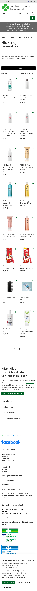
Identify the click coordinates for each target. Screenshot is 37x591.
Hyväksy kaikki (9, 582)
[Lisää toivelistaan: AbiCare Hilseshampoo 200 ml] (16, 79)
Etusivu (3, 38)
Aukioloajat (4, 1)
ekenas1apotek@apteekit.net (11, 489)
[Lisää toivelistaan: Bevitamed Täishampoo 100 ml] (16, 249)
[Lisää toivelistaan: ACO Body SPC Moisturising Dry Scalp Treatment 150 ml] (16, 148)
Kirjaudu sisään (24, 13)
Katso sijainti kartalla (8, 454)
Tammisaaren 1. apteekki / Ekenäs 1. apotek (21, 7)
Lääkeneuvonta (9, 413)
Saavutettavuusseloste (9, 518)
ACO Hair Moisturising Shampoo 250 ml (8, 203)
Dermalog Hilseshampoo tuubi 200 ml (27, 331)
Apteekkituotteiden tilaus (12, 418)
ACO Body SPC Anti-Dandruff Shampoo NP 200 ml (26, 98)
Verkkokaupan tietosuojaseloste (12, 509)
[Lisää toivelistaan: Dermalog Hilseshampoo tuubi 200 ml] (33, 312)
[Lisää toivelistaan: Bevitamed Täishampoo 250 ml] (33, 249)
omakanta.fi (30, 383)
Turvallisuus (7, 401)
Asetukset (7, 587)
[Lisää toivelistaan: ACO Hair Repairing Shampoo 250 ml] (33, 184)
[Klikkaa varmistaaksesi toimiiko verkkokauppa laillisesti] (18, 534)
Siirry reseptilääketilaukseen (12, 394)
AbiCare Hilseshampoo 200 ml (9, 98)
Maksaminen (8, 407)
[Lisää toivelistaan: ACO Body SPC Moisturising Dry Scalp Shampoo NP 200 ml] (33, 112)
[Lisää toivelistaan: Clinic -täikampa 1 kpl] (33, 280)
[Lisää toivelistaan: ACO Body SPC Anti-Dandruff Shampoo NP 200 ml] (33, 79)
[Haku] (32, 18)
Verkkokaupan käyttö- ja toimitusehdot (14, 514)
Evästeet (4, 511)
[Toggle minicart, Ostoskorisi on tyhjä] (33, 13)
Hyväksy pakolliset (23, 582)
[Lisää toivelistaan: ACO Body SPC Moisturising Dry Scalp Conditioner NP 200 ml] (16, 112)
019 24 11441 (5, 485)
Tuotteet (13, 38)
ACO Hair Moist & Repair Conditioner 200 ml (26, 167)
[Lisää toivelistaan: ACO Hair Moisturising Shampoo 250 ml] (16, 184)
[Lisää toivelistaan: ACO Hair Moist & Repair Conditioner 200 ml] (33, 148)
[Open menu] (3, 13)
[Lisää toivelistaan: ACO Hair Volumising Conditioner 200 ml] (16, 217)
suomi (31, 1)
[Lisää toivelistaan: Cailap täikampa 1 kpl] (16, 280)
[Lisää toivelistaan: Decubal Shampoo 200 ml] (16, 312)
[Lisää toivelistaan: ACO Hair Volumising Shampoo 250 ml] (33, 217)
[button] (18, 68)
